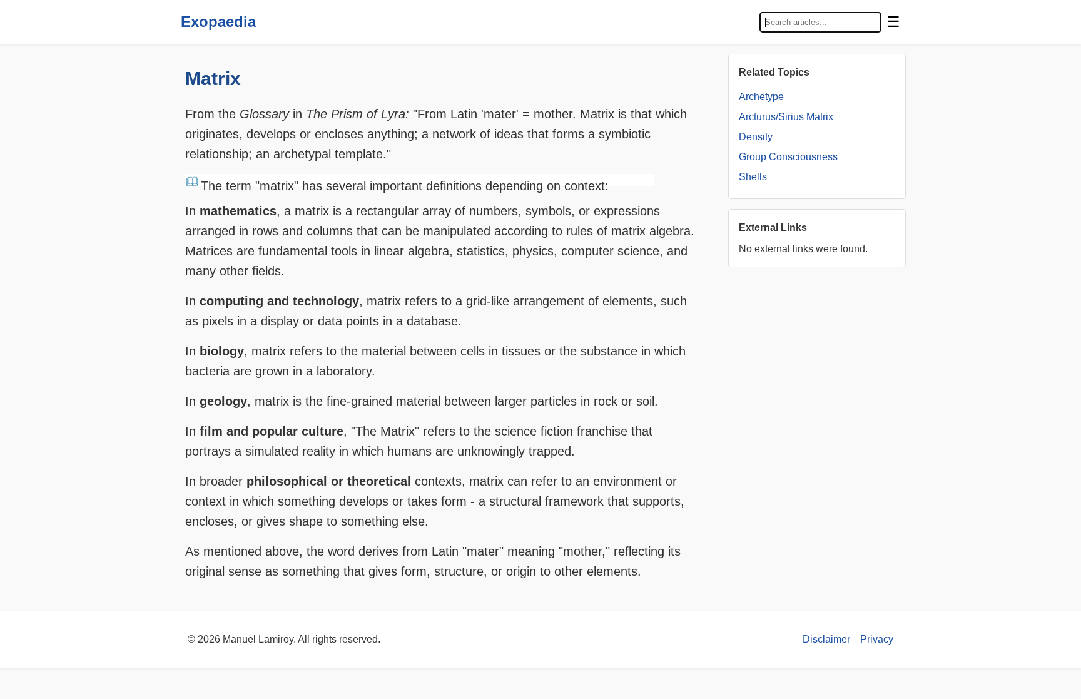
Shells (753, 176)
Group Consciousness (788, 156)
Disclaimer (826, 639)
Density (756, 136)
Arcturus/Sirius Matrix (786, 116)
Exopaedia (218, 21)
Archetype (761, 96)
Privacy (876, 639)
